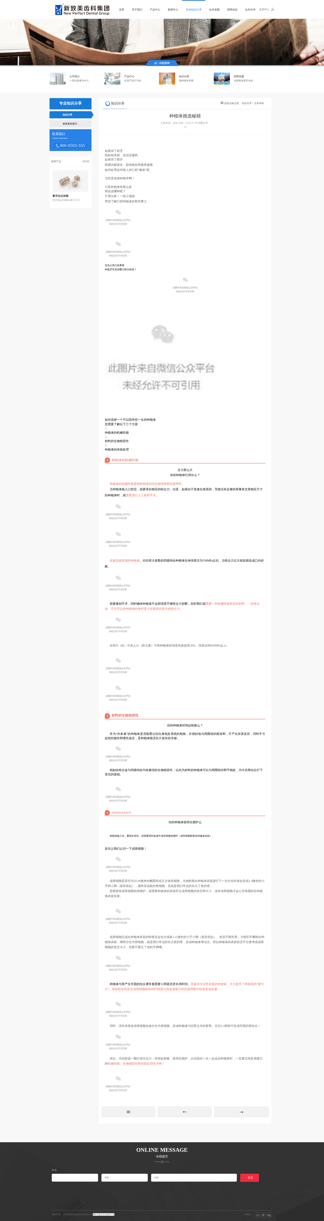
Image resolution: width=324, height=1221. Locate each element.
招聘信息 (232, 9)
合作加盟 (214, 9)
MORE (86, 161)
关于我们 (137, 9)
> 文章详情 (258, 103)
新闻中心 (173, 9)
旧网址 (247, 1214)
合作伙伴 (250, 9)
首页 (121, 9)
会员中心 (264, 9)
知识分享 (67, 114)
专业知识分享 (194, 9)
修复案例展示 (70, 123)
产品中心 (155, 9)
